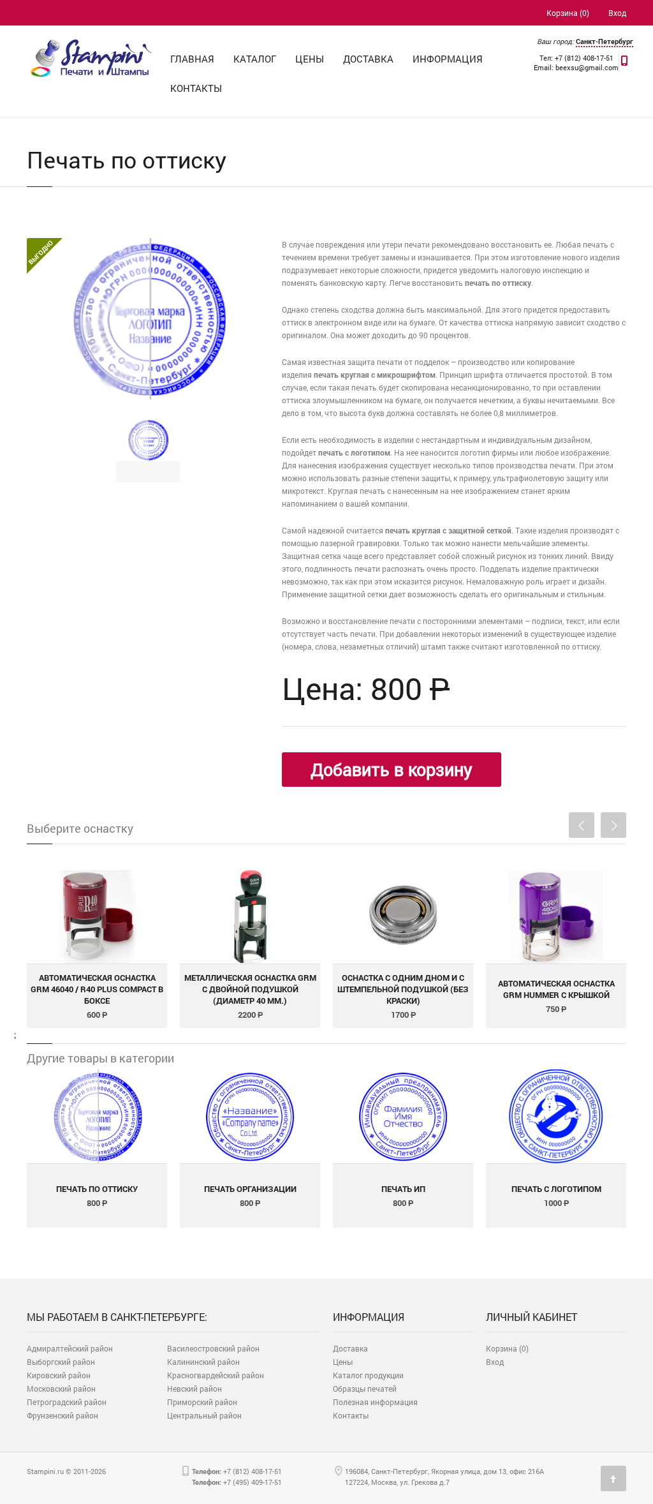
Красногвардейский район (215, 1375)
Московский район (61, 1388)
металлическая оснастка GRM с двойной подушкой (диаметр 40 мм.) (250, 989)
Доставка (368, 58)
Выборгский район (61, 1362)
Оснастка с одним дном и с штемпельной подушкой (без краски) (403, 989)
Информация (448, 58)
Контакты (196, 88)
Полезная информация (375, 1402)
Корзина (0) (568, 13)
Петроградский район (66, 1402)
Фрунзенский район (62, 1415)
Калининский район (203, 1362)
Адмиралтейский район (70, 1348)
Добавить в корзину (392, 769)
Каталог (254, 58)
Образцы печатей (365, 1388)
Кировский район (59, 1375)
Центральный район (204, 1415)
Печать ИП (403, 1189)
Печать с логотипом (556, 1189)
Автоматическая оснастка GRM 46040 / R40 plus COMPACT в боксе (97, 989)
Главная (192, 58)
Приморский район (202, 1402)
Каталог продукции (368, 1375)
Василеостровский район (213, 1348)
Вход (617, 13)
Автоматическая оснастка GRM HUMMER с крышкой (556, 989)
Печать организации (250, 1189)
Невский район (194, 1388)
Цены (309, 58)
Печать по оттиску (97, 1189)
